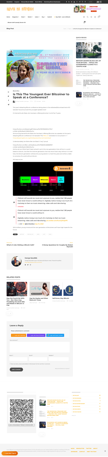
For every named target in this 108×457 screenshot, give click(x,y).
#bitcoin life (30, 234)
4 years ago (26, 101)
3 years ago (34, 302)
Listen (36, 17)
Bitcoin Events (86, 409)
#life (44, 234)
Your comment (14, 340)
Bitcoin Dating (86, 400)
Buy (43, 17)
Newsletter (10, 1)
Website (51, 355)
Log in (90, 1)
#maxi (50, 234)
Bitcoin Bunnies (86, 398)
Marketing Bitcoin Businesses (52, 1)
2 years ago (16, 307)
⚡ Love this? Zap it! (9, 453)
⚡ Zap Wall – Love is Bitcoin (62, 17)
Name (11, 355)
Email (31, 355)
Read (22, 17)
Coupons (16, 1)
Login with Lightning (18, 335)
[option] (16, 296)
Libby (30, 302)
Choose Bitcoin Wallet (27, 1)
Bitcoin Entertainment (36, 293)
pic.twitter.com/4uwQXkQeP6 (56, 220)
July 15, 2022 (39, 224)
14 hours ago (86, 69)
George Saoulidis (19, 101)
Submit (50, 17)
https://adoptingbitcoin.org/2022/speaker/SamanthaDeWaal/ (32, 138)
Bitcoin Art (86, 395)
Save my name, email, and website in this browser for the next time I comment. (30, 363)
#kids (38, 234)
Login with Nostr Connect (55, 335)
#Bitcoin (46, 135)
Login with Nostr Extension (36, 335)
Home (8, 17)
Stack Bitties (38, 1)
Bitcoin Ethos (16, 90)
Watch (30, 17)
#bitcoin (22, 234)
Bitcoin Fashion (86, 411)
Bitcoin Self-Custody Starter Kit (17, 22)
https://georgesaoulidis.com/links (33, 262)
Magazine (15, 17)
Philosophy (11, 293)
